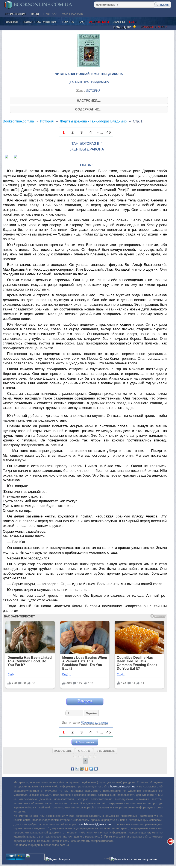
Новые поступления (40, 22)
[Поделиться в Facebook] (72, 769)
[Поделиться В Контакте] (96, 769)
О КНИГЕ (84, 750)
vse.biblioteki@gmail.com (95, 824)
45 (108, 132)
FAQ (82, 22)
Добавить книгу (154, 26)
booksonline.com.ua (122, 786)
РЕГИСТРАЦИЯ (15, 14)
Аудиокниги (99, 22)
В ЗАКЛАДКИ (123, 27)
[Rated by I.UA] (35, 859)
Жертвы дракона (94, 722)
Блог (133, 22)
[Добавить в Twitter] (91, 769)
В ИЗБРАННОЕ (106, 750)
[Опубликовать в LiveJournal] (77, 769)
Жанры (119, 22)
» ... (99, 132)
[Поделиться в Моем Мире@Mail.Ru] (81, 769)
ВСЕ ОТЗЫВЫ (63, 750)
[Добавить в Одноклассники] (86, 769)
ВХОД (35, 14)
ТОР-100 (68, 22)
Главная (11, 22)
